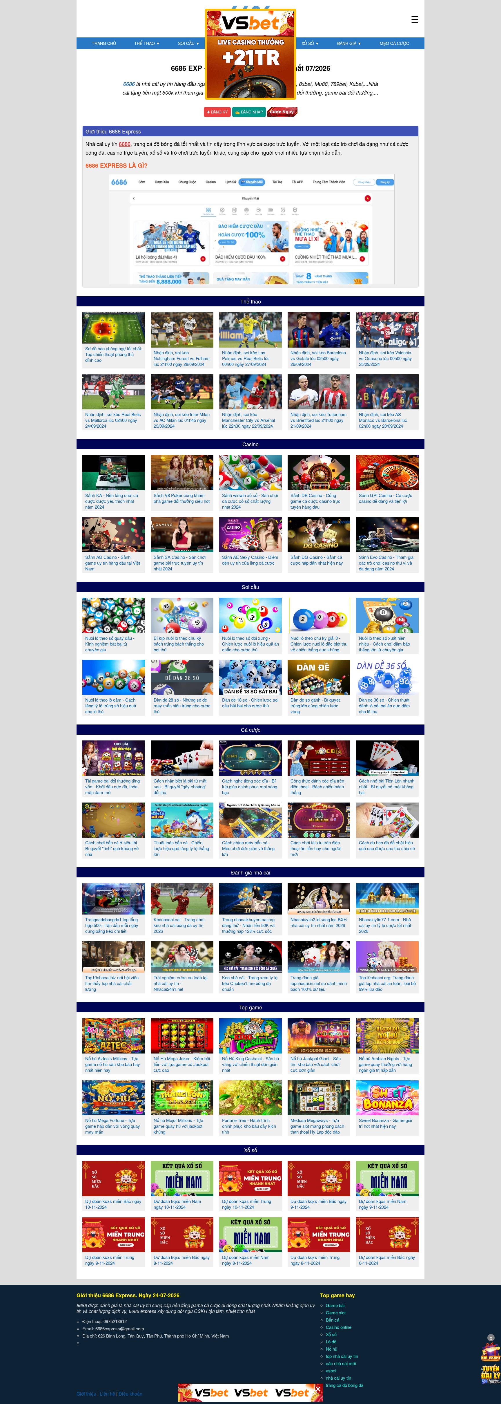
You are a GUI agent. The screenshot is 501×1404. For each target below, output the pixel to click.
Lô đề (331, 1341)
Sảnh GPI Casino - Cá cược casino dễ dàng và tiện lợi (385, 498)
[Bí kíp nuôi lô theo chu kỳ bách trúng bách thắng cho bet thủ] (182, 631)
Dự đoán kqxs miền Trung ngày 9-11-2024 (109, 1260)
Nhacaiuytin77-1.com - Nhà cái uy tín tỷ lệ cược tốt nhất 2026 (385, 925)
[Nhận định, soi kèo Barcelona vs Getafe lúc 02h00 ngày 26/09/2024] (319, 345)
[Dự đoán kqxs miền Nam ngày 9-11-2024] (387, 1194)
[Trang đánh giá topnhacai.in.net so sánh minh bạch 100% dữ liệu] (319, 970)
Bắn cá (332, 1320)
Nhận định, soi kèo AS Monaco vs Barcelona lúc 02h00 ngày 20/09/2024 (383, 420)
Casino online (338, 1327)
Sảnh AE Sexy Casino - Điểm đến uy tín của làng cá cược (250, 560)
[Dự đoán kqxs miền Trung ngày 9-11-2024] (113, 1250)
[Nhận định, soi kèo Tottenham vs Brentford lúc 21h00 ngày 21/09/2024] (319, 407)
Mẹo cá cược (394, 43)
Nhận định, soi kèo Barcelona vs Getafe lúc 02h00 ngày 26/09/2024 (318, 358)
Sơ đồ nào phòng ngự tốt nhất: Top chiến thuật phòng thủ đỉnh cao (113, 354)
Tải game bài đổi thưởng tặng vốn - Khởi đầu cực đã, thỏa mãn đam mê (112, 786)
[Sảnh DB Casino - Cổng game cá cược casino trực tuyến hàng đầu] (319, 488)
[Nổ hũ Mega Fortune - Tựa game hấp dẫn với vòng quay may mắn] (113, 1113)
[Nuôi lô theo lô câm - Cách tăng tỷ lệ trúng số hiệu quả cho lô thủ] (113, 692)
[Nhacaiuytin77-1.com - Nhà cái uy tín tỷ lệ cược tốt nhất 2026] (387, 912)
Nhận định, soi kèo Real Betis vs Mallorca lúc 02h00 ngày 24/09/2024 (113, 420)
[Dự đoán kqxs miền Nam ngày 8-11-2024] (250, 1250)
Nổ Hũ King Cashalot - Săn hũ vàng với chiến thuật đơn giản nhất (250, 1064)
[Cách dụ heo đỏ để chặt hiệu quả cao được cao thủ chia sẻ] (387, 835)
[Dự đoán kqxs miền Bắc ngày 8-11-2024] (182, 1250)
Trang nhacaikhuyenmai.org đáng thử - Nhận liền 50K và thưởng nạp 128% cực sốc (248, 925)
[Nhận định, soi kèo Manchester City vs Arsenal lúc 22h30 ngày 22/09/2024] (250, 407)
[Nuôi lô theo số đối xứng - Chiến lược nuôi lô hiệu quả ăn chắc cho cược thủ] (250, 631)
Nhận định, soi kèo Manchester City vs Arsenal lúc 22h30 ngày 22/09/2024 (248, 420)
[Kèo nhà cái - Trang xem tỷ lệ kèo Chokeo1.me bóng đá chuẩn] (250, 970)
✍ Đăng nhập (249, 112)
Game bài (335, 1305)
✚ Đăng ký (217, 112)
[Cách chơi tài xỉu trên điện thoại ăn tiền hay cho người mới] (319, 835)
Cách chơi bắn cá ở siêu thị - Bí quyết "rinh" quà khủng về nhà (112, 848)
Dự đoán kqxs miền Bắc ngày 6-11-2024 (387, 1260)
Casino (250, 444)
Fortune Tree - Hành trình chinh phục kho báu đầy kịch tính (249, 1126)
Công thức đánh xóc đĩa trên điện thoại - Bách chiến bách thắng (317, 786)
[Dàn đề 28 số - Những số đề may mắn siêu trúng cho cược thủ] (182, 692)
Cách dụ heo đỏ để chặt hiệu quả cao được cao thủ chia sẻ (387, 845)
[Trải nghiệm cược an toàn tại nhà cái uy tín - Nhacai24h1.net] (182, 970)
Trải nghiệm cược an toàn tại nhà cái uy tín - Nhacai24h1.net (180, 983)
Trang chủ (104, 43)
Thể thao (147, 43)
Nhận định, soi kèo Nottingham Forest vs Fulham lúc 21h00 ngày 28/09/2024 (182, 358)
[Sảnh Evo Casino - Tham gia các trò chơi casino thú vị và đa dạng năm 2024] (387, 550)
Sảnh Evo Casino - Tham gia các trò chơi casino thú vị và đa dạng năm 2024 (386, 563)
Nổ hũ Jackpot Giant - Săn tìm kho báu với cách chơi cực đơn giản (316, 1064)
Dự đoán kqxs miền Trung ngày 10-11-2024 (246, 1204)
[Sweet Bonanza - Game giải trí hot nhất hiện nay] (387, 1113)
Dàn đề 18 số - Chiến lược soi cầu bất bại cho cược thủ (250, 703)
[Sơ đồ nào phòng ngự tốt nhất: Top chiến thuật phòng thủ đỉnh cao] (113, 341)
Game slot (336, 1312)
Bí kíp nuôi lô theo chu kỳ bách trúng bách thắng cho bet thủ (179, 644)
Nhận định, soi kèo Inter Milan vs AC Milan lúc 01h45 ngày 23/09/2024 (182, 420)
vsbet (331, 1370)
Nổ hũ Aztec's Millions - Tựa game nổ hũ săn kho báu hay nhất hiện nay (112, 1064)
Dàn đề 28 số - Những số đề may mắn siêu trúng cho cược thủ (182, 705)
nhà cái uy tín (338, 1378)
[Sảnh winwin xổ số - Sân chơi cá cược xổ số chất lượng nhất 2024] (250, 488)
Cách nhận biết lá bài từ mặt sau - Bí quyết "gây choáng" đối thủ (180, 786)
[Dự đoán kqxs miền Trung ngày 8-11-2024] (319, 1250)
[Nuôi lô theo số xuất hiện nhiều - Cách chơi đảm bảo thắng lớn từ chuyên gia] (387, 631)
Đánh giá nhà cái (250, 872)
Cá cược (250, 729)
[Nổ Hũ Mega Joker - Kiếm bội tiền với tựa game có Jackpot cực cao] (182, 1051)
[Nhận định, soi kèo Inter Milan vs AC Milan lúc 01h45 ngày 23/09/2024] (182, 407)
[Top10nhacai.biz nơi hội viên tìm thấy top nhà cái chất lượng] (113, 970)
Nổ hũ (331, 1349)
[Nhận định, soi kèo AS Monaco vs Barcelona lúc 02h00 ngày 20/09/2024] (387, 407)
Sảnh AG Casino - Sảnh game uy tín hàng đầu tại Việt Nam (112, 563)
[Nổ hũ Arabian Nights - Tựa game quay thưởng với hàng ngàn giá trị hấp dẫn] (387, 1051)
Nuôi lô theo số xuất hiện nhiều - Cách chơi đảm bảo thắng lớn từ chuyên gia (384, 644)
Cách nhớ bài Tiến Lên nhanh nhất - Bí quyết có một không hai (386, 786)
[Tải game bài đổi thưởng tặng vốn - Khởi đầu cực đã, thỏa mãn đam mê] (113, 773)
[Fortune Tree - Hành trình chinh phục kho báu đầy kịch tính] (250, 1113)
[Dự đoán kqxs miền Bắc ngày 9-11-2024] (319, 1194)
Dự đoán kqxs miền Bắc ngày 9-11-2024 (319, 1204)
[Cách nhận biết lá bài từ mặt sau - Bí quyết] (182, 773)
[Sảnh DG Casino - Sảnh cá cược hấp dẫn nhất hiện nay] (319, 550)
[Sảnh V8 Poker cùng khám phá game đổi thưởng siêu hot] (182, 488)
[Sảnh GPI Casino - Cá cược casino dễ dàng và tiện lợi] (387, 488)
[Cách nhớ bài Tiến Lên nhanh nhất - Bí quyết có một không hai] (387, 773)
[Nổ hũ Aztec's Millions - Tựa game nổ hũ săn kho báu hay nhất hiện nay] (113, 1051)
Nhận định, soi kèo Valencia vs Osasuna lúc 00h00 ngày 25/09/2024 (385, 358)
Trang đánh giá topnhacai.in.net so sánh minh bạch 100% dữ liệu (319, 983)
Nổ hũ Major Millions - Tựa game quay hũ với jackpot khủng (178, 1126)
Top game (250, 1007)
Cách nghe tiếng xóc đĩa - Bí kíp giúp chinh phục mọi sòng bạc (249, 786)
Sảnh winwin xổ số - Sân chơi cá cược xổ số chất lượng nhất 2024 (250, 501)
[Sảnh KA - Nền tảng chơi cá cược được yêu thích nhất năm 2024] (113, 488)
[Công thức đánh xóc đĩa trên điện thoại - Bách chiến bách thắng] (319, 773)
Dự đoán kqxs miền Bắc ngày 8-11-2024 (182, 1260)
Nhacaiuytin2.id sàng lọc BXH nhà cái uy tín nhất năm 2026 (319, 922)
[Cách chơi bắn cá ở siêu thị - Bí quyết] (113, 835)
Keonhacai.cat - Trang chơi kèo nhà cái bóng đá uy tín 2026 (179, 925)
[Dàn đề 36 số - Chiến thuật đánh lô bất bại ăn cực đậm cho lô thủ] (387, 692)
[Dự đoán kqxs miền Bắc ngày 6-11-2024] (387, 1250)
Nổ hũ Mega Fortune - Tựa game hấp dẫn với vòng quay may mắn (112, 1126)
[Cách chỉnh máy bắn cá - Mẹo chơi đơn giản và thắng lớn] (250, 835)
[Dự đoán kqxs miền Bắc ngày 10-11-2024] (113, 1194)
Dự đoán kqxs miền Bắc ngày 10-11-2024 (113, 1204)
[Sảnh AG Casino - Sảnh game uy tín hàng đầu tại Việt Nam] (113, 550)
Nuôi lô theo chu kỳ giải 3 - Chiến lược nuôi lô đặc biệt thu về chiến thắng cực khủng (319, 644)
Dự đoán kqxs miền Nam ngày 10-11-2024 (177, 1204)
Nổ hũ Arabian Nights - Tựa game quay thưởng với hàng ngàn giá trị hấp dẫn (385, 1064)
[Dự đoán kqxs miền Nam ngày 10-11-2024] (182, 1194)
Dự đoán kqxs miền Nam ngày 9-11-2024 (382, 1204)
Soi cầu (189, 43)
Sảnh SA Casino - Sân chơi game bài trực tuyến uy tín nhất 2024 (180, 563)
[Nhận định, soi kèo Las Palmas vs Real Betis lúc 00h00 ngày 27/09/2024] (250, 345)
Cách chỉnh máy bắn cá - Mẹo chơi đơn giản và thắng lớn (248, 848)
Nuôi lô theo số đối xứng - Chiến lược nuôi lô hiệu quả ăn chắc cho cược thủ (250, 644)
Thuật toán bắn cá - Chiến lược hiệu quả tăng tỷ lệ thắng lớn (181, 848)
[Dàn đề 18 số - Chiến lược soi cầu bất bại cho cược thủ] (250, 692)
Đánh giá (349, 43)
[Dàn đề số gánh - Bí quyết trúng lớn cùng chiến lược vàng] (319, 692)
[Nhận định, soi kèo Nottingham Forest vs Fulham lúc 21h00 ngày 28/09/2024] (182, 345)
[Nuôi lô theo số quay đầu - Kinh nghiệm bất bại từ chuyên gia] (113, 631)
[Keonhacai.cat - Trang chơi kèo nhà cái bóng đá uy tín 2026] (182, 912)
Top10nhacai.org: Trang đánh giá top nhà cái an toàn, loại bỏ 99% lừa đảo (387, 983)
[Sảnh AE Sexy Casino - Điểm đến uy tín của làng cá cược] (250, 550)
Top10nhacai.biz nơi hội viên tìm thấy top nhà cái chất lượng (112, 983)
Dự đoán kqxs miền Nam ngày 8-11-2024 (246, 1260)
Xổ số (310, 43)
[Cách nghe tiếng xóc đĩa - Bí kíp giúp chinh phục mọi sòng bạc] (250, 773)
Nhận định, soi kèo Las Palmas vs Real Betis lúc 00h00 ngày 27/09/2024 (246, 358)
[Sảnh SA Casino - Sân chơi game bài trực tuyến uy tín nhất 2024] (182, 550)
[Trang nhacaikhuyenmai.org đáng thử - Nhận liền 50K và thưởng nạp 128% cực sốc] (250, 912)
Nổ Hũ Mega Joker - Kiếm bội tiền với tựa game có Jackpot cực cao (182, 1064)
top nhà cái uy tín (342, 1356)
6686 (129, 83)
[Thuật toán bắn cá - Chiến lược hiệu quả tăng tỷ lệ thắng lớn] (182, 835)
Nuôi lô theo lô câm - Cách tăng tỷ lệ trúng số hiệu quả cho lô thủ (110, 705)
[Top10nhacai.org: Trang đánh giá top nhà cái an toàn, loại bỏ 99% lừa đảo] (387, 970)
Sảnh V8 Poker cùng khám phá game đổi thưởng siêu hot (182, 498)
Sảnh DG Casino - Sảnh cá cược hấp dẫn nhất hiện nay (317, 560)
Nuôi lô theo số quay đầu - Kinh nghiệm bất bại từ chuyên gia (110, 644)
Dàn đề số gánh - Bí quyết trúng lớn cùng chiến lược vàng (315, 705)
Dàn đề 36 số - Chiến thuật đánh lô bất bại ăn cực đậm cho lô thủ (384, 705)
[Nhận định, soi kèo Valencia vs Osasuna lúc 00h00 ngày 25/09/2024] (387, 345)
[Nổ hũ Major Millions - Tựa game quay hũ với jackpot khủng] (182, 1113)
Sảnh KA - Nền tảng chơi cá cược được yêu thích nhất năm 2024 (111, 501)
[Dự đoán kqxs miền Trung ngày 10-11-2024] (250, 1194)
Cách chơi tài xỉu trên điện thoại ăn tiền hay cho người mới (316, 848)
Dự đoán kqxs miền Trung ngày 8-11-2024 (315, 1260)
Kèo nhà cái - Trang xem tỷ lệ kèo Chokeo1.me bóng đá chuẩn (249, 983)
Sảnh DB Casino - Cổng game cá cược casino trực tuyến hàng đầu (315, 501)
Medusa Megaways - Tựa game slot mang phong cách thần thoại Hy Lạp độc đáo (317, 1126)
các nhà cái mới (341, 1363)
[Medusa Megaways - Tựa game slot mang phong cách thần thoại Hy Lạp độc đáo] (319, 1113)
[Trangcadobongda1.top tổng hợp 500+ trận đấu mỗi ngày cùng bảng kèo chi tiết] (113, 912)
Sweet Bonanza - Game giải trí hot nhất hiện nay (385, 1123)
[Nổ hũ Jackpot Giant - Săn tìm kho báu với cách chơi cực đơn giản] (319, 1051)
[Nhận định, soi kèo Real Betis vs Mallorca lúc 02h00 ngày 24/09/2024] (113, 407)
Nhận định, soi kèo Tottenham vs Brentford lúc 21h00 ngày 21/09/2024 (319, 420)
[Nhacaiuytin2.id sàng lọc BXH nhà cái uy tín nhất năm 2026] (319, 912)
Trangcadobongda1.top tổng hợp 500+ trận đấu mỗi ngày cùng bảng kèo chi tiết (111, 925)
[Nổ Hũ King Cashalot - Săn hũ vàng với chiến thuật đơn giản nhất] (250, 1051)
